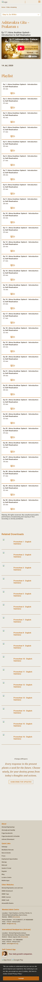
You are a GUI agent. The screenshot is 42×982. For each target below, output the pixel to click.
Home (3, 7)
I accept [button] (21, 978)
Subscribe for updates (21, 782)
